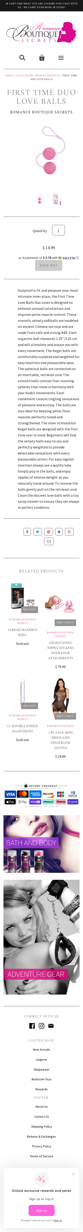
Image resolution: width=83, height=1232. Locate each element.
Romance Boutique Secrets (41, 112)
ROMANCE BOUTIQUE (60, 725)
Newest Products (48, 75)
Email (48, 541)
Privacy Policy (41, 1146)
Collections (24, 75)
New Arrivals (41, 1049)
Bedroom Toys (42, 1079)
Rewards (42, 1089)
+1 (69, 531)
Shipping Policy (41, 1126)
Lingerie (41, 1059)
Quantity (40, 230)
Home (9, 75)
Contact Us (41, 1116)
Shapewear (41, 1069)
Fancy (59, 531)
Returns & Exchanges (41, 1136)
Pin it (48, 531)
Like (27, 531)
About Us (41, 1106)
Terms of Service (41, 1156)
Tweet (37, 531)
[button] (49, 258)
